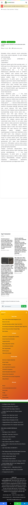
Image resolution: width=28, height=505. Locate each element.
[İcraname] (9, 2)
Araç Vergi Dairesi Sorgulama (8, 367)
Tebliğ (3, 392)
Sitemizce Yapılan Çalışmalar (8, 359)
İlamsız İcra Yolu (6, 321)
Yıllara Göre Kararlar (6, 353)
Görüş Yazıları (5, 362)
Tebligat (16, 9)
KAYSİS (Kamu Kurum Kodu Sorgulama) (11, 376)
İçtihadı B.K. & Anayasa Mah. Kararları (10, 336)
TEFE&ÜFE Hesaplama (7, 369)
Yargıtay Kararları (11, 42)
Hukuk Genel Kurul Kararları (8, 339)
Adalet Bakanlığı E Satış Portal (8, 371)
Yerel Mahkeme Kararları (7, 346)
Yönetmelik (4, 390)
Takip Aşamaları (10, 9)
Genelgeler (4, 395)
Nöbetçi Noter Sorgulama (8, 374)
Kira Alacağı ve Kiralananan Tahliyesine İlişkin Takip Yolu (14, 326)
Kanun (3, 385)
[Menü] (2, 3)
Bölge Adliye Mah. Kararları (8, 343)
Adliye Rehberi (5, 378)
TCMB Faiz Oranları (6, 364)
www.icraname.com (7, 497)
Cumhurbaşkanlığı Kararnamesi (9, 388)
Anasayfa (4, 9)
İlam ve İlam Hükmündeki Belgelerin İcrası (11, 319)
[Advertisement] (14, 26)
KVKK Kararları (5, 350)
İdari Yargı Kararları (6, 348)
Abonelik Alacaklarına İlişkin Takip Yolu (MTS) (12, 324)
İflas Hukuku (5, 331)
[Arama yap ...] (26, 3)
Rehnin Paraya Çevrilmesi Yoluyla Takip (11, 328)
